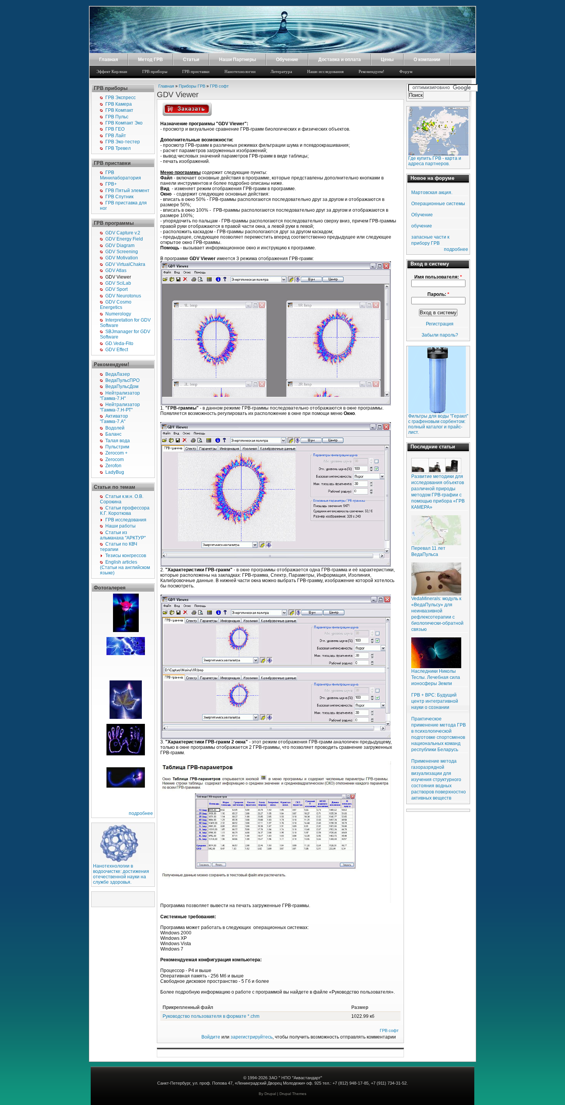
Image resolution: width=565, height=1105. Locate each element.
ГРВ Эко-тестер (122, 141)
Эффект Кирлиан (111, 71)
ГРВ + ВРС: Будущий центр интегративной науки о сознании (434, 701)
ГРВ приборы (154, 71)
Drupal (270, 1094)
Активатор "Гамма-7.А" (114, 418)
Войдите (210, 1037)
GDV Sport (116, 289)
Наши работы (120, 526)
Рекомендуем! (371, 71)
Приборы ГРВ (192, 86)
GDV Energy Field (124, 239)
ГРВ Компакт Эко (124, 123)
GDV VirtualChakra (125, 264)
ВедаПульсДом (121, 386)
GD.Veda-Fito (119, 343)
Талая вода (117, 440)
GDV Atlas (115, 270)
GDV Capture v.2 (122, 233)
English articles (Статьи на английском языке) (125, 567)
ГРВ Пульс (116, 116)
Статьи (191, 59)
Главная (108, 59)
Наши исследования (325, 71)
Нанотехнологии (240, 71)
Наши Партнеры (237, 59)
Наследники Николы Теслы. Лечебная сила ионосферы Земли (435, 677)
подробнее (141, 813)
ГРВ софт (219, 86)
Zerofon (113, 465)
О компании (427, 59)
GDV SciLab (118, 283)
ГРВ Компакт (119, 110)
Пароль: (438, 294)
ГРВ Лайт (115, 135)
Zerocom (114, 459)
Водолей (115, 428)
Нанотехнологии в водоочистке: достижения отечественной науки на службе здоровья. (121, 874)
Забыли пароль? (440, 335)
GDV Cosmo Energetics (115, 304)
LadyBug (114, 472)
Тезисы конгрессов (125, 555)
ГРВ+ (111, 184)
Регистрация (440, 324)
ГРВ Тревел (118, 148)
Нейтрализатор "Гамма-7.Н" (120, 395)
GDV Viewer (118, 277)
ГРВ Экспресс (120, 97)
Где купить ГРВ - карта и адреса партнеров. (434, 161)
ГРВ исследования (125, 520)
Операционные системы (438, 203)
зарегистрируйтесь (252, 1037)
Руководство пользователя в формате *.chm (211, 1016)
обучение (421, 226)
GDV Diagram (120, 245)
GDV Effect (116, 349)
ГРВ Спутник (119, 196)
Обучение (287, 59)
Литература (281, 71)
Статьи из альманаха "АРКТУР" (123, 535)
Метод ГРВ (150, 59)
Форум (405, 71)
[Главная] (282, 51)
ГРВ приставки (195, 71)
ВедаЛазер (117, 374)
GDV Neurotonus (123, 296)
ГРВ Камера (118, 104)
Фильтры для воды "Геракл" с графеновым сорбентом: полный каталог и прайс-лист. (438, 424)
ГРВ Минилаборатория (120, 175)
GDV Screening (121, 251)
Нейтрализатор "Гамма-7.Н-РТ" (120, 407)
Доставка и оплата (339, 59)
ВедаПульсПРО (122, 380)
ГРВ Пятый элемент (127, 190)
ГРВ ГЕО (115, 129)
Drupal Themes (292, 1094)
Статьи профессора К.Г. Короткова (125, 510)
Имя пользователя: (438, 277)
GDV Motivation (121, 257)
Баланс (113, 434)
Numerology (118, 314)
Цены (387, 59)
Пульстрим (117, 447)
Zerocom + (116, 453)
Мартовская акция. (431, 192)
